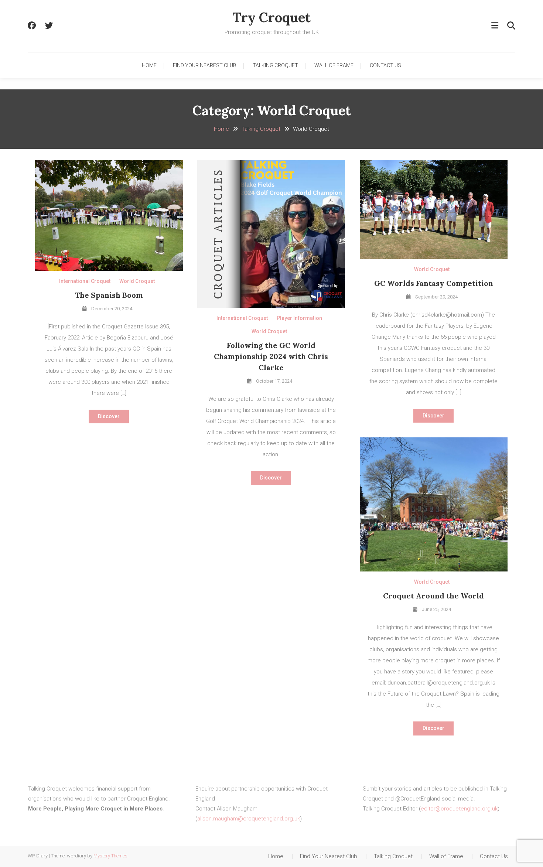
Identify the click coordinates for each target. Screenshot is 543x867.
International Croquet (84, 281)
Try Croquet (271, 17)
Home (149, 65)
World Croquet (137, 281)
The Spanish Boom (109, 295)
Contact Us (385, 65)
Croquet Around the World (433, 595)
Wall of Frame (334, 65)
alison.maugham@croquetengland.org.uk (248, 818)
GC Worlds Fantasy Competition (433, 283)
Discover (109, 416)
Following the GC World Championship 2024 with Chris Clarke (271, 356)
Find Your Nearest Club (204, 65)
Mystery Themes (110, 856)
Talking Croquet (275, 65)
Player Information (299, 318)
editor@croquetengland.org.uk (459, 808)
